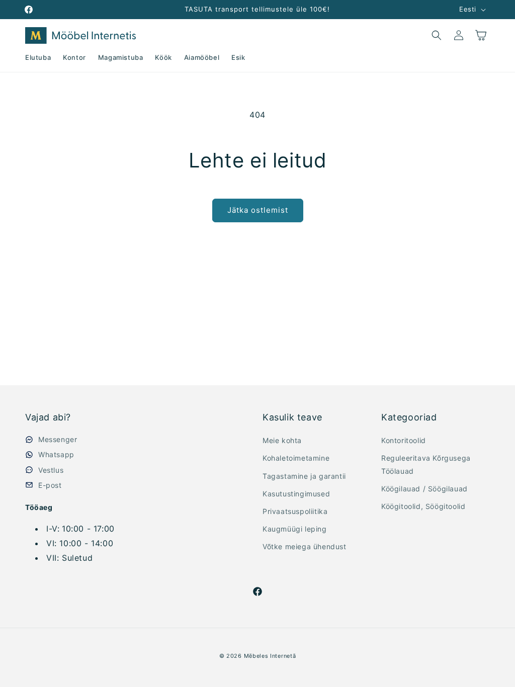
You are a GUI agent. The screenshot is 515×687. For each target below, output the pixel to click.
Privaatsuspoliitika (295, 511)
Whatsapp (56, 454)
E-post (50, 485)
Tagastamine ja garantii (304, 476)
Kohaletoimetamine (296, 458)
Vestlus (50, 470)
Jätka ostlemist (257, 210)
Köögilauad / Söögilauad (424, 488)
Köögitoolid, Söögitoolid (423, 506)
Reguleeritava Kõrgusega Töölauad (426, 464)
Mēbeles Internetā (270, 655)
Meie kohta (282, 440)
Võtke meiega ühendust (305, 546)
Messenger (57, 439)
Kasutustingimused (296, 493)
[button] (436, 35)
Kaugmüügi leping (295, 529)
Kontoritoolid (403, 440)
